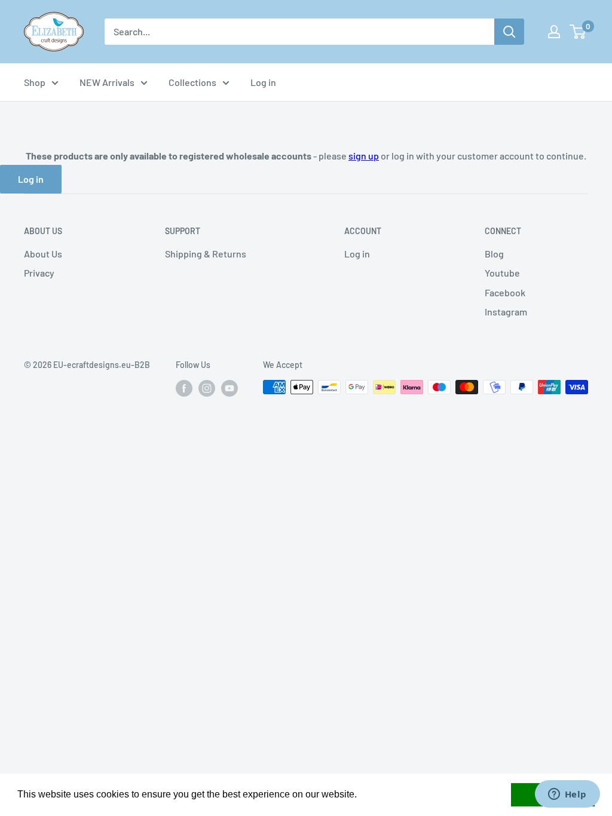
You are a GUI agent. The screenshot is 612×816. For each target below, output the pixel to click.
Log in (263, 82)
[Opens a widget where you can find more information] (567, 795)
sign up (363, 155)
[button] (361, 795)
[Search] (509, 32)
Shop (34, 82)
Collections (192, 82)
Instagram (506, 311)
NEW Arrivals (106, 82)
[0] (578, 31)
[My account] (554, 31)
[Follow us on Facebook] (184, 388)
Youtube (502, 272)
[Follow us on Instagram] (206, 388)
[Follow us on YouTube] (229, 388)
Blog (494, 253)
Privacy (39, 272)
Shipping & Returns (205, 253)
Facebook (505, 292)
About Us (43, 253)
